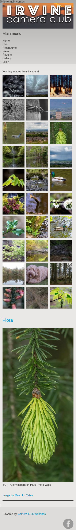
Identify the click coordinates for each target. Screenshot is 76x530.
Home (6, 40)
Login (6, 61)
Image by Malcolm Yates (18, 495)
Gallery (7, 58)
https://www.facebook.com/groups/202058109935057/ (68, 524)
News (6, 51)
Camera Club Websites (32, 514)
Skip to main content (12, 1)
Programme (10, 47)
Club (5, 44)
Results (7, 54)
